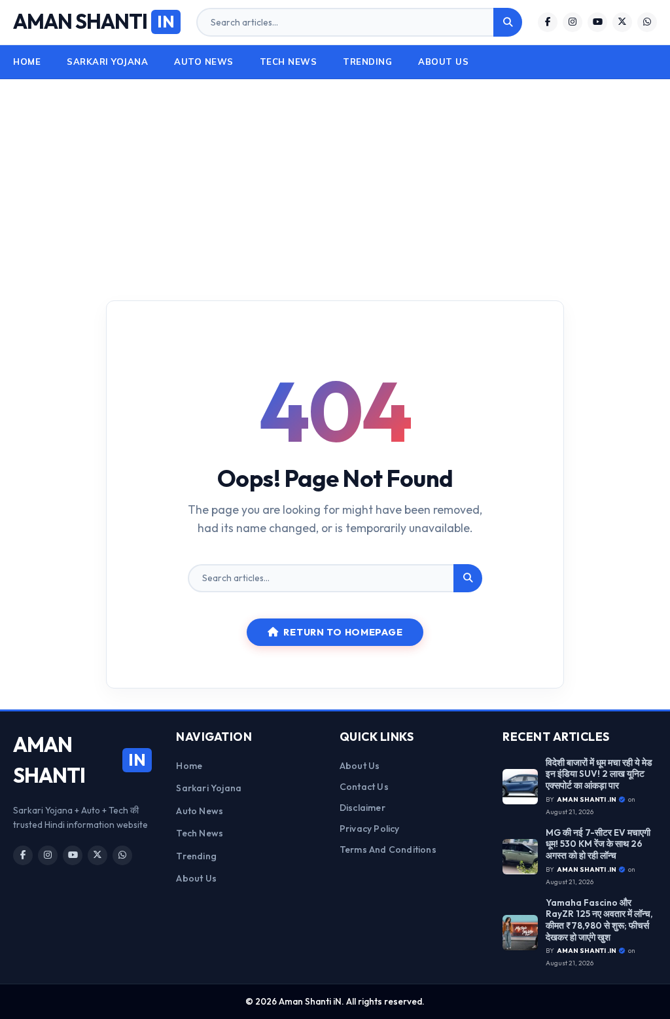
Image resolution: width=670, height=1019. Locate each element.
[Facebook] (547, 22)
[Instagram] (572, 22)
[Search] (507, 22)
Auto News (204, 61)
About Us (443, 61)
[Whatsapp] (647, 22)
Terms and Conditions (388, 849)
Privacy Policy (370, 828)
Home (27, 61)
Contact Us (364, 787)
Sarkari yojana (107, 61)
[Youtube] (597, 22)
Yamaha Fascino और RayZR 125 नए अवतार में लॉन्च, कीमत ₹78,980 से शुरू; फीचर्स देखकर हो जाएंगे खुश (599, 920)
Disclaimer (362, 807)
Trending (367, 61)
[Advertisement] (335, 177)
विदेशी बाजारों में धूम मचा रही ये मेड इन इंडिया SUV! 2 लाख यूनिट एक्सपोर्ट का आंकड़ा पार (599, 774)
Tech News (288, 61)
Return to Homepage (342, 632)
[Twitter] (622, 22)
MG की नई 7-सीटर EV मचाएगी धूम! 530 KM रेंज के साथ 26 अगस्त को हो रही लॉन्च (598, 844)
